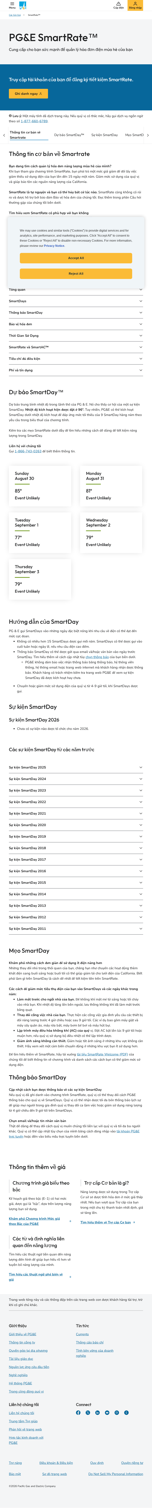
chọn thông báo (97, 657)
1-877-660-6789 (34, 121)
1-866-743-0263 (28, 451)
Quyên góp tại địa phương (28, 1350)
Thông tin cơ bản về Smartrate (25, 135)
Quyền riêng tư (132, 1463)
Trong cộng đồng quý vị (26, 1391)
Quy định (97, 1463)
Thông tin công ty (22, 1342)
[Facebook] (78, 1412)
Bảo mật (15, 1474)
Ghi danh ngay (26, 93)
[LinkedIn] (97, 1412)
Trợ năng (15, 1463)
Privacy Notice (54, 245)
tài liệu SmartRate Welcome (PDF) (102, 1054)
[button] (12, 5)
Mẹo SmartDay (136, 135)
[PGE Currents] (126, 1412)
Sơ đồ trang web (54, 1474)
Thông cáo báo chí (89, 1342)
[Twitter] (87, 1412)
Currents (82, 1334)
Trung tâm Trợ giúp (23, 1421)
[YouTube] (107, 1412)
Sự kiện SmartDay (104, 135)
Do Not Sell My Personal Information (115, 1474)
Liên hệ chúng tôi (21, 1413)
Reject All (76, 273)
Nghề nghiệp (18, 1375)
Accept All (76, 258)
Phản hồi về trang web (25, 1429)
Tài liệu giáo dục (21, 1359)
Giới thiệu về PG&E (22, 1334)
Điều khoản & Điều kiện (56, 1463)
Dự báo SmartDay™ (69, 135)
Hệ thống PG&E (20, 1383)
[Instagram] (116, 1412)
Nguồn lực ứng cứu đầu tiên (29, 1367)
